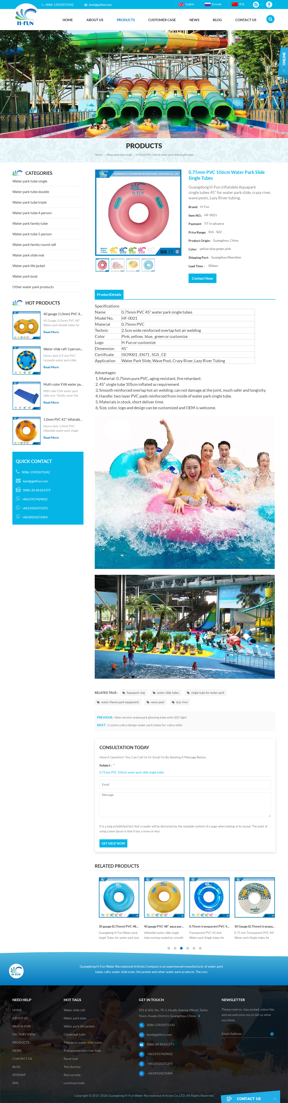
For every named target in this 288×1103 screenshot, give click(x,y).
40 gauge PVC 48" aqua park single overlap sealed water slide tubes (162, 926)
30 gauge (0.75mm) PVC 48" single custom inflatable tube (117, 926)
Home (68, 20)
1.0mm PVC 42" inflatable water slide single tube (63, 419)
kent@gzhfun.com (100, 5)
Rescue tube (72, 1075)
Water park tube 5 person (32, 234)
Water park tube (75, 1018)
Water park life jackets (79, 1026)
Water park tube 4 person (32, 213)
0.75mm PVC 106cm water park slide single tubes (131, 772)
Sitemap (19, 1075)
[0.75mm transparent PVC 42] (207, 897)
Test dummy (72, 1067)
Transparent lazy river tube (82, 1050)
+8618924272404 (160, 1073)
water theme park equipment (120, 702)
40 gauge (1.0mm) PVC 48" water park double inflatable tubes (63, 314)
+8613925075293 (160, 1063)
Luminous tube (74, 1083)
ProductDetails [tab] (109, 294)
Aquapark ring (136, 692)
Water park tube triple (29, 202)
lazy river (182, 702)
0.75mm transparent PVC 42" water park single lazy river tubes (207, 926)
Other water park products (33, 287)
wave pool (157, 702)
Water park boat (25, 276)
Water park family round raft (34, 244)
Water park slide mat (28, 255)
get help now (113, 843)
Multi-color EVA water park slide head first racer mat (63, 384)
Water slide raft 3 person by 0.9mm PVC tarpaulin (63, 349)
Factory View (23, 1034)
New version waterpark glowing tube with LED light (151, 717)
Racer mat (71, 1058)
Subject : (107, 765)
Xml (15, 1083)
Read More (51, 332)
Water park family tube (30, 223)
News (194, 20)
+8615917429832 (160, 1054)
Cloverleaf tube (74, 1034)
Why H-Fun (21, 1026)
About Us (94, 20)
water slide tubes (168, 692)
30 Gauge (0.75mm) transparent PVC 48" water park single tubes (253, 926)
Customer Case (162, 20)
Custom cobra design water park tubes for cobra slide (145, 725)
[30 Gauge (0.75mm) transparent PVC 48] (253, 897)
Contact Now (202, 278)
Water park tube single (119, 154)
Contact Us (245, 20)
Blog (217, 20)
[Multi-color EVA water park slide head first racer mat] (26, 396)
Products (126, 20)
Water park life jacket (28, 265)
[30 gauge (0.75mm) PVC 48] (117, 897)
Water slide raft (74, 1010)
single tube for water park (207, 692)
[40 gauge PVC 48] (162, 897)
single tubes (181, 312)
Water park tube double (30, 191)
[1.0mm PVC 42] (26, 431)
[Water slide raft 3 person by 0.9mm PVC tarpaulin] (26, 360)
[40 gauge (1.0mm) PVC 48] (26, 325)
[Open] (283, 67)
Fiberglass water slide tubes (83, 1042)
